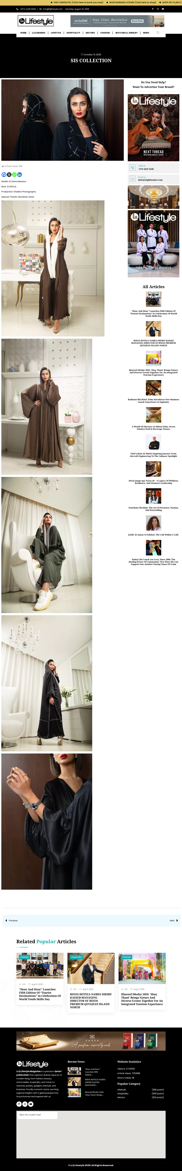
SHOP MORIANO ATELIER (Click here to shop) (95, 2)
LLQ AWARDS (38, 33)
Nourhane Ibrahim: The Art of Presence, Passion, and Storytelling (153, 508)
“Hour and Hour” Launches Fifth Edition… (92, 1072)
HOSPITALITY (73, 33)
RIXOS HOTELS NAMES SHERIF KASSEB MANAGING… (95, 1082)
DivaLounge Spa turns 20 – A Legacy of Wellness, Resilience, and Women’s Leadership (153, 481)
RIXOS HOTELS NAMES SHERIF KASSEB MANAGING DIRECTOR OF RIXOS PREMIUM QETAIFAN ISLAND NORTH (153, 343)
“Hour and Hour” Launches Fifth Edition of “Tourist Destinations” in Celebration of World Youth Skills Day (153, 313)
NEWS (146, 33)
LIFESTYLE (56, 33)
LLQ (23, 984)
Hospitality (76, 957)
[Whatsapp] (14, 174)
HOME (23, 33)
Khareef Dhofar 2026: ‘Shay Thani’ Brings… (94, 1094)
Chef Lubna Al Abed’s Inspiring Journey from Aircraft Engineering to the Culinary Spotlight (153, 454)
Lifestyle (24, 957)
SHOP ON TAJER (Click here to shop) (144, 2)
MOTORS (90, 33)
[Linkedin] (19, 174)
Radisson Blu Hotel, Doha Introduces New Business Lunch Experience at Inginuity (153, 400)
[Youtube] (163, 9)
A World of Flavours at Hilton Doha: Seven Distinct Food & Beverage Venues (153, 427)
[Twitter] (25, 1104)
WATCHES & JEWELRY (126, 33)
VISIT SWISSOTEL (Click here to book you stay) (41, 2)
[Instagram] (157, 9)
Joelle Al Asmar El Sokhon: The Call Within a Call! (153, 534)
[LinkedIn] (30, 1104)
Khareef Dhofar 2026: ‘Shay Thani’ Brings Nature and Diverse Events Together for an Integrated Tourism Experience (153, 372)
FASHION (105, 33)
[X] (9, 174)
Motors (121, 1097)
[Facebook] (152, 9)
